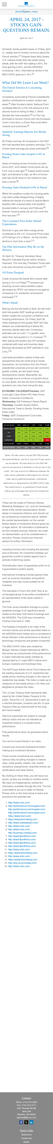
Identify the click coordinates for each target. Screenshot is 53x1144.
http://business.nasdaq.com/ (22, 832)
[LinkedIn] (31, 1122)
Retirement (26, 1134)
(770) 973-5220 (30, 1102)
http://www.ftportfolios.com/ (22, 836)
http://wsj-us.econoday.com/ (22, 862)
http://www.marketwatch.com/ (23, 822)
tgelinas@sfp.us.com (26, 1117)
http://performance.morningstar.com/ (26, 805)
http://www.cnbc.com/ (19, 802)
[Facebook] (21, 1122)
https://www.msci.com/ (19, 816)
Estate (26, 1141)
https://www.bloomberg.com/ (22, 819)
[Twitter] (26, 1122)
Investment (26, 1138)
